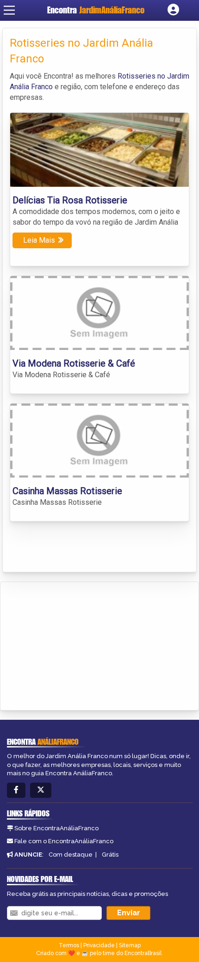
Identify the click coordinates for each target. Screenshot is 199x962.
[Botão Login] (173, 10)
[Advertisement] (76, 644)
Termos (69, 945)
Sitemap (130, 945)
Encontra (95, 10)
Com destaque (71, 854)
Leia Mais (39, 240)
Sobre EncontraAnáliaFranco (56, 828)
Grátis (110, 854)
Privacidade (99, 945)
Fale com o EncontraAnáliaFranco (63, 841)
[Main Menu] (9, 10)
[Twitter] (40, 790)
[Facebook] (16, 790)
